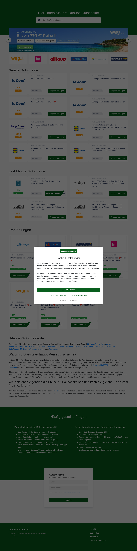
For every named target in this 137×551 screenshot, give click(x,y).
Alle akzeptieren (68, 290)
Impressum (73, 300)
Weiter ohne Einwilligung (58, 295)
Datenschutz (64, 300)
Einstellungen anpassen (79, 295)
